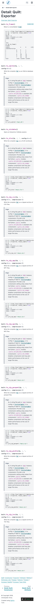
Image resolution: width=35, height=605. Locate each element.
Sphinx (12, 600)
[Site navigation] (3, 2)
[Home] (3, 7)
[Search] (27, 2)
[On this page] (32, 2)
